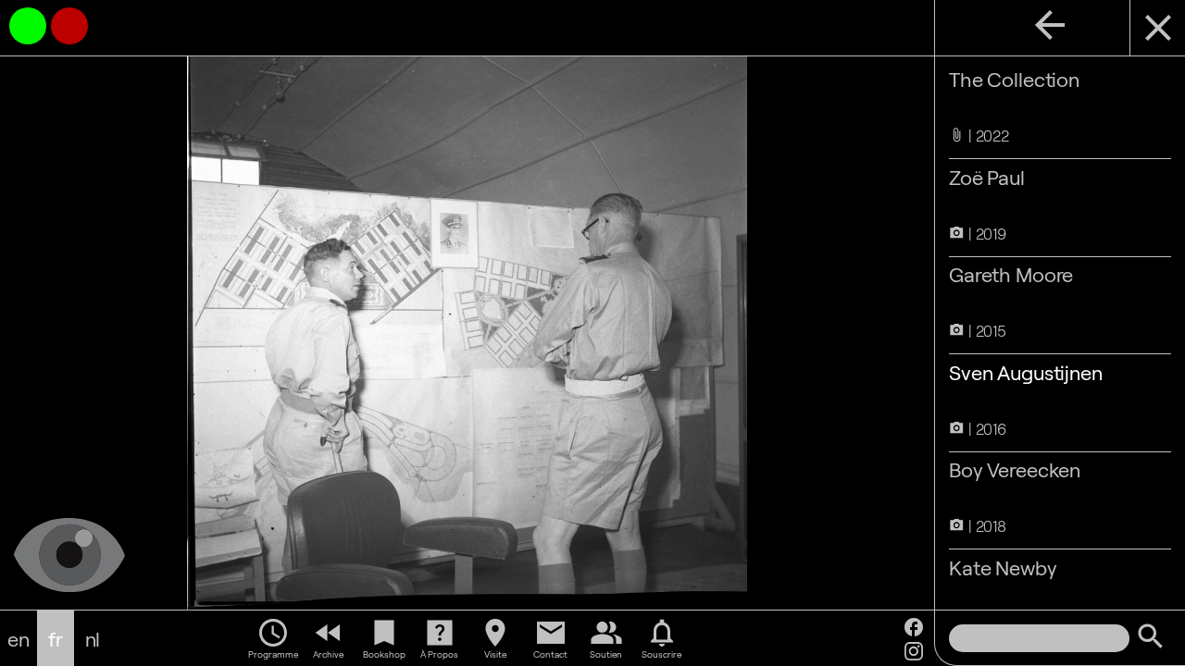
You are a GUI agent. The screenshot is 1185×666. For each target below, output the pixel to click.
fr (55, 638)
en (18, 638)
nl (93, 638)
